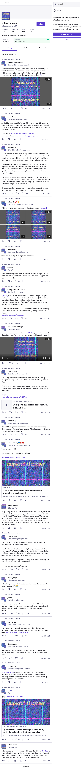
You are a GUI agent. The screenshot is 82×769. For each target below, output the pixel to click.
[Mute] (7, 358)
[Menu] (48, 24)
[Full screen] (49, 358)
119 (3, 32)
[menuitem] (26, 349)
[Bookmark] (21, 108)
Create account (66, 34)
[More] (26, 108)
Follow (40, 24)
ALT (49, 104)
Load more (26, 766)
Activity (9, 48)
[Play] (3, 358)
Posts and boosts (8, 54)
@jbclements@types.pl (9, 26)
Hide (48, 79)
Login (67, 39)
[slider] (26, 355)
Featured (42, 48)
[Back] (2, 2)
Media (26, 48)
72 (13, 32)
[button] (26, 349)
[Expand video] (44, 358)
